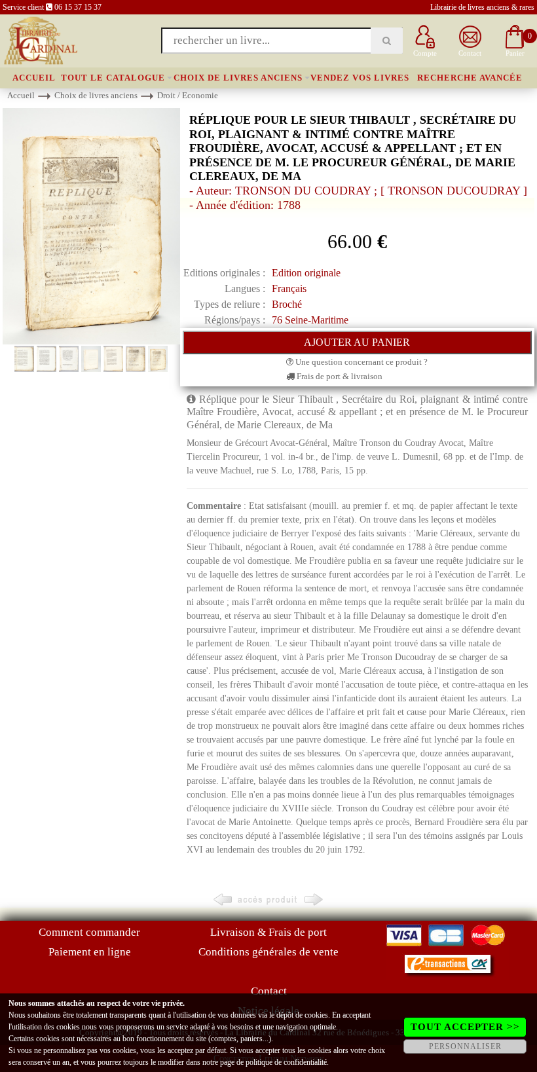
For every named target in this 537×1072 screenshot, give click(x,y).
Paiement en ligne (89, 952)
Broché (287, 304)
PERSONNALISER (465, 1046)
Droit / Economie (187, 95)
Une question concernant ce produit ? (360, 362)
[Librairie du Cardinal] (39, 40)
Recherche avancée (470, 78)
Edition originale (306, 272)
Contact (269, 991)
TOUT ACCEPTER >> (465, 1027)
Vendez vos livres (359, 78)
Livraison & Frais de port (268, 932)
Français (289, 288)
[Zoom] (91, 226)
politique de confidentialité (286, 1062)
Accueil (34, 78)
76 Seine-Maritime (310, 319)
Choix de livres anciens (238, 78)
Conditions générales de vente (268, 952)
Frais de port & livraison (338, 376)
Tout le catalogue (113, 78)
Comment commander (89, 932)
